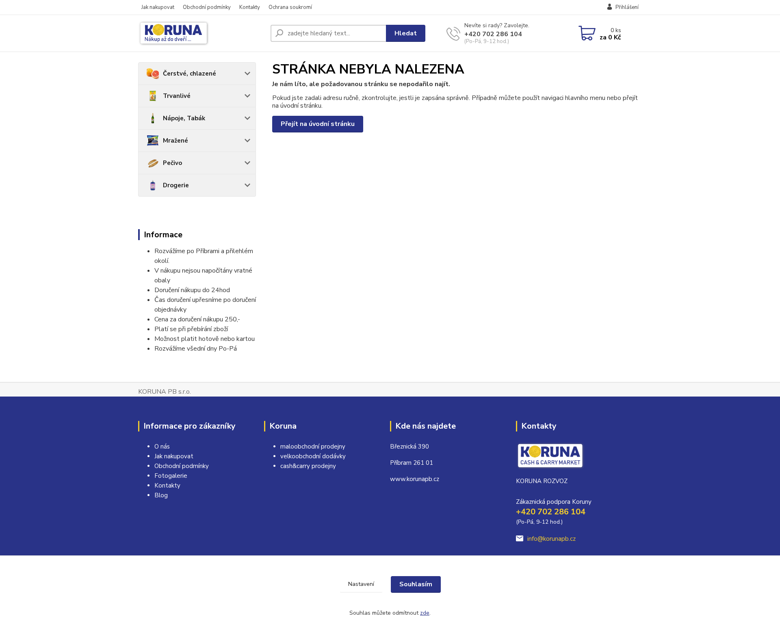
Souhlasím (415, 584)
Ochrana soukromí (290, 7)
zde (424, 613)
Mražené (175, 141)
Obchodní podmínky (207, 7)
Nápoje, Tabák (184, 118)
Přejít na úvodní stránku (318, 123)
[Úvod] (201, 33)
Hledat (405, 33)
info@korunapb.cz (551, 539)
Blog (161, 495)
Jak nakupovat (157, 7)
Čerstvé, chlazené (189, 73)
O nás (162, 446)
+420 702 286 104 (493, 34)
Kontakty (249, 7)
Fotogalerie (170, 476)
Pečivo (172, 163)
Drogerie (176, 185)
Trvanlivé (177, 96)
